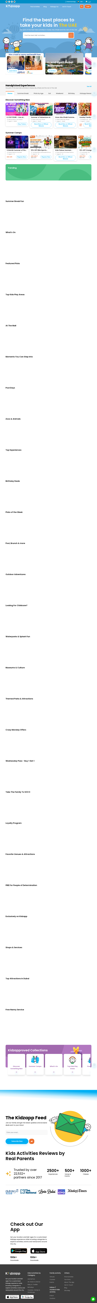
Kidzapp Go (54, 7)
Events (52, 1282)
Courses (52, 1279)
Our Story (67, 1279)
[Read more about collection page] (16, 1072)
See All (89, 86)
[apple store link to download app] (12, 1295)
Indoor (52, 1296)
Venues (52, 1277)
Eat (49, 93)
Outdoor (52, 1298)
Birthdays (31, 1287)
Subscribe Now (16, 1141)
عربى (89, 1)
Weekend (59, 93)
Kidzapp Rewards (86, 93)
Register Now (21, 157)
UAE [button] (81, 1)
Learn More (13, 71)
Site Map (67, 1290)
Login (88, 6)
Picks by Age (38, 93)
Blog (45, 7)
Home (10, 93)
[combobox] (45, 35)
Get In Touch (66, 7)
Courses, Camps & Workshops (34, 1291)
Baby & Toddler (33, 1284)
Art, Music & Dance (34, 1282)
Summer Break (23, 93)
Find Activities (35, 7)
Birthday (71, 93)
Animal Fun (31, 1279)
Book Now (52, 71)
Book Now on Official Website (41, 125)
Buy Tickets (22, 124)
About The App (69, 1282)
